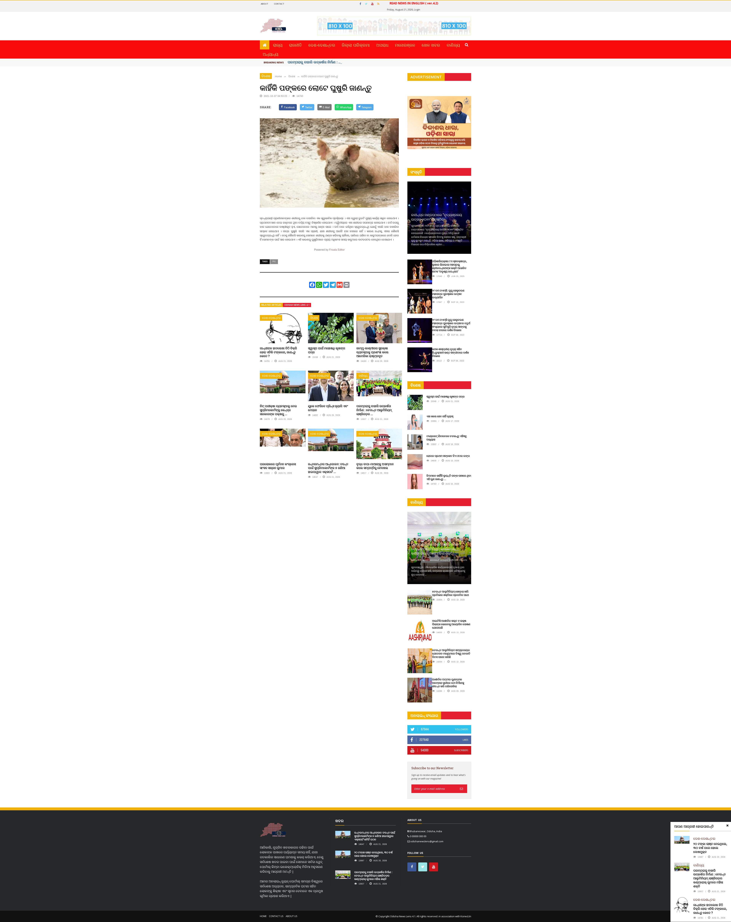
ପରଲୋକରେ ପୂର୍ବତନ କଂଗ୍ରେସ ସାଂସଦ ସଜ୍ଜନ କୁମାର (278, 466)
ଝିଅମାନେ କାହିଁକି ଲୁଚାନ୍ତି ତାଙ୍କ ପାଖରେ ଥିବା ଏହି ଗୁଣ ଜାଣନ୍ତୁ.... (448, 477)
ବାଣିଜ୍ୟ (453, 45)
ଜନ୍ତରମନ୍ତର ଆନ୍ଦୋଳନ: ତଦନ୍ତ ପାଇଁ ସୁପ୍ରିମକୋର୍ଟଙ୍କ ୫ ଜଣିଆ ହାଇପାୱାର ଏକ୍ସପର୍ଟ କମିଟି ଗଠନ (374, 836)
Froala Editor (337, 249)
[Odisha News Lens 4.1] (273, 830)
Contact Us (276, 916)
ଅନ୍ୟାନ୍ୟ (270, 54)
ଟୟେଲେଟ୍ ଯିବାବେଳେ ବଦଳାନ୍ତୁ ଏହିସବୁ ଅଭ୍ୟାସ (446, 437)
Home (263, 916)
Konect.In (465, 916)
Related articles (271, 305)
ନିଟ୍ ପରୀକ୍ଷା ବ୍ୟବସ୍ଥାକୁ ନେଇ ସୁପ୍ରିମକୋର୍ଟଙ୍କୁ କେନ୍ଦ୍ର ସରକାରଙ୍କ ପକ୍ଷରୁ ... (278, 410)
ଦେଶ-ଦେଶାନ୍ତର (321, 45)
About (264, 3)
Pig (274, 261)
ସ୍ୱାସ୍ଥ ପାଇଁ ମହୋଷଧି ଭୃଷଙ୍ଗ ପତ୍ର (326, 350)
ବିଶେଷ (265, 76)
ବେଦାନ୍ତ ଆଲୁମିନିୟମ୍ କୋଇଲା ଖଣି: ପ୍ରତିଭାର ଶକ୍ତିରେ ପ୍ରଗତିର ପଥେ (450, 593)
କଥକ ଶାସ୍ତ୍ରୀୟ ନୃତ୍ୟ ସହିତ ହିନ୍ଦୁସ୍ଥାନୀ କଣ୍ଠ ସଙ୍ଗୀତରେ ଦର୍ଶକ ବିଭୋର (450, 352)
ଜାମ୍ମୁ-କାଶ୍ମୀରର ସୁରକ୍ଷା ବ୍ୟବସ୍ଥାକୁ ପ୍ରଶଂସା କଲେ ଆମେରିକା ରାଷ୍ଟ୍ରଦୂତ (372, 352)
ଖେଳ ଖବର (431, 45)
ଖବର (339, 820)
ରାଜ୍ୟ (278, 45)
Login (417, 9)
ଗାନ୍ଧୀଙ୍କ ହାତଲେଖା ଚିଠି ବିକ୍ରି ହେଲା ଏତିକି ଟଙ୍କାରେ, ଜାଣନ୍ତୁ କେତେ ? (278, 352)
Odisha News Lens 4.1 (297, 305)
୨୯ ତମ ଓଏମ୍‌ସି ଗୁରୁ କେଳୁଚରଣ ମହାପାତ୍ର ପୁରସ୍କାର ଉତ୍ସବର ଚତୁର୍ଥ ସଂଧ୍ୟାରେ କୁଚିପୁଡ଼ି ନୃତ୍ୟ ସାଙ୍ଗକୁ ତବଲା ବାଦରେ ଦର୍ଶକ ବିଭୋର (451, 325)
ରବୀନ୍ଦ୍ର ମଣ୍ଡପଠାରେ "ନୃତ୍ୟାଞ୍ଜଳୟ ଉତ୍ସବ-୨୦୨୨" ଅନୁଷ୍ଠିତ (436, 217)
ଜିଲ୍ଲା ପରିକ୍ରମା (356, 45)
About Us (291, 916)
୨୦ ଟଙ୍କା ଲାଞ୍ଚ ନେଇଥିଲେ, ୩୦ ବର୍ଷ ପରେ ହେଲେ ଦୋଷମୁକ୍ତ (710, 848)
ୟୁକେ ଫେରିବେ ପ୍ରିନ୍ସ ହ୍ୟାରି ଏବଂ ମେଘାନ (328, 408)
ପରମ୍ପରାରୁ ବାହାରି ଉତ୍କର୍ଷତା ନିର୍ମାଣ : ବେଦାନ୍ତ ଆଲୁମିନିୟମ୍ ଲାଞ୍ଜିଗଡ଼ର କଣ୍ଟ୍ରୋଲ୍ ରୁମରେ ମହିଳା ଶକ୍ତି (709, 878)
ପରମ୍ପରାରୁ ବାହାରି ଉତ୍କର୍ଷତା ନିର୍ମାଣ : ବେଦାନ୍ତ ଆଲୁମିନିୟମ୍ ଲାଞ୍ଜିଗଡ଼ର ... (374, 410)
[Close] (727, 825)
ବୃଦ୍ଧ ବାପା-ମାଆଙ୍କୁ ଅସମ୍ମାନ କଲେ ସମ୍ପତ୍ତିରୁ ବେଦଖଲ (375, 466)
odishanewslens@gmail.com (426, 841)
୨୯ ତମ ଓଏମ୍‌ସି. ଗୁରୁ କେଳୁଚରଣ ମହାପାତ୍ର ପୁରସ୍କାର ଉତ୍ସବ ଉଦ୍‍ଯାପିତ (448, 294)
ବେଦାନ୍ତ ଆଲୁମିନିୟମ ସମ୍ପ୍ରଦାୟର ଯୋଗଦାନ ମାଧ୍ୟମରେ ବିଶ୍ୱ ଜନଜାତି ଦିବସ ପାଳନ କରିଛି (451, 653)
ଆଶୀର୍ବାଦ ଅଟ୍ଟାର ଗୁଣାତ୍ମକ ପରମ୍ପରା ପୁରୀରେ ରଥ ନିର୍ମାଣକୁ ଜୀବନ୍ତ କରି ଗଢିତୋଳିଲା (448, 683)
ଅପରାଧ (382, 45)
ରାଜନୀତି (295, 45)
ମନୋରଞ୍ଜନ (405, 45)
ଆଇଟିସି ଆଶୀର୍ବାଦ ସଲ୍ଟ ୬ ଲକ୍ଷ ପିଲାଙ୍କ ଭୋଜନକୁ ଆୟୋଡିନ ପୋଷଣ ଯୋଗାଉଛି (451, 624)
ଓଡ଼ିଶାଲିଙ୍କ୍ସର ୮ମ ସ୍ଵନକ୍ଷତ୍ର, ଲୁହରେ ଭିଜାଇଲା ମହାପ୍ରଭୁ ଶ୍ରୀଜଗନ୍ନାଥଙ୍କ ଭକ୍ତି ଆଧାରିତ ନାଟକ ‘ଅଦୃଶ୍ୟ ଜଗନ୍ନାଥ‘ (449, 266)
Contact (279, 3)
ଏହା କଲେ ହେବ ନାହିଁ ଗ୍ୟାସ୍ (439, 416)
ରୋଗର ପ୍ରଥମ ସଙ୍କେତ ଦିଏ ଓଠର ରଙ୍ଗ (448, 456)
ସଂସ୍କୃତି (416, 171)
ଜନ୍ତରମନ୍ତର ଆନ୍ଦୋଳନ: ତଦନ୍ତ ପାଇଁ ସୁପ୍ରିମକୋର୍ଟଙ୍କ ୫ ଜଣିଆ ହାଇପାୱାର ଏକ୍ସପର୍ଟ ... (328, 468)
